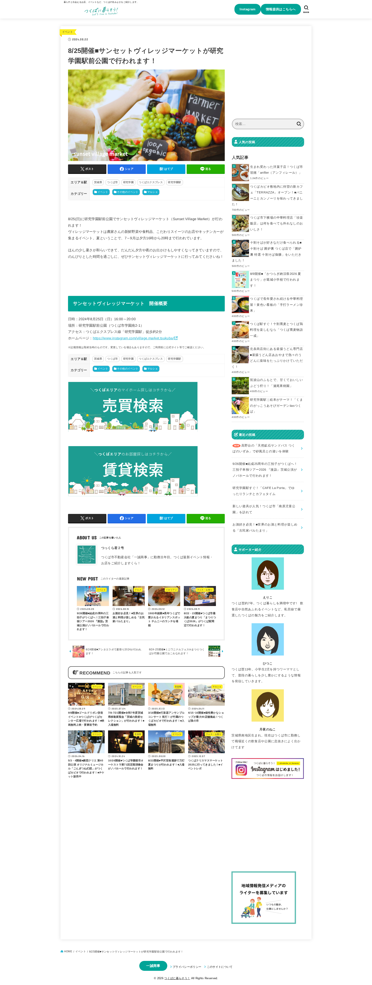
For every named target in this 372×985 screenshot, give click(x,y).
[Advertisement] (268, 75)
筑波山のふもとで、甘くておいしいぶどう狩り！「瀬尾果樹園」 (276, 383)
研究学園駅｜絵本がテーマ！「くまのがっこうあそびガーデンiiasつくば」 (276, 405)
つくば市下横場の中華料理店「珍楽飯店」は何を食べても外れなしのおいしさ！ (276, 223)
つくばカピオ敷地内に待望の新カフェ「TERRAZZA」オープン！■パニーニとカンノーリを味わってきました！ (267, 195)
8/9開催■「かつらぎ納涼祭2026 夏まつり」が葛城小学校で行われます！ (275, 279)
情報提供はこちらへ (281, 9)
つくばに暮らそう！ (177, 978)
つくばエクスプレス (151, 182)
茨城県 (98, 182)
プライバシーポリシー (187, 966)
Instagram (248, 9)
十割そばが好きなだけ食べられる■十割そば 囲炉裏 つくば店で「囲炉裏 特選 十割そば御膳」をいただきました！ (267, 251)
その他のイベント (127, 191)
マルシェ (152, 191)
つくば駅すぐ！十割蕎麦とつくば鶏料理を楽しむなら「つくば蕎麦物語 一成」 (276, 329)
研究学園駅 (174, 182)
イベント (67, 31)
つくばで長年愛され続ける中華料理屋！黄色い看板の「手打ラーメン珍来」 (276, 304)
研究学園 (128, 182)
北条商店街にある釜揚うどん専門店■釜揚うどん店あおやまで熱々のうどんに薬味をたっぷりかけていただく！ (267, 357)
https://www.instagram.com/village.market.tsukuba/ (133, 338)
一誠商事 (153, 966)
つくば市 (112, 182)
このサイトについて (219, 966)
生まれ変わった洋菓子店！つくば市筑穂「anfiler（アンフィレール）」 (276, 170)
